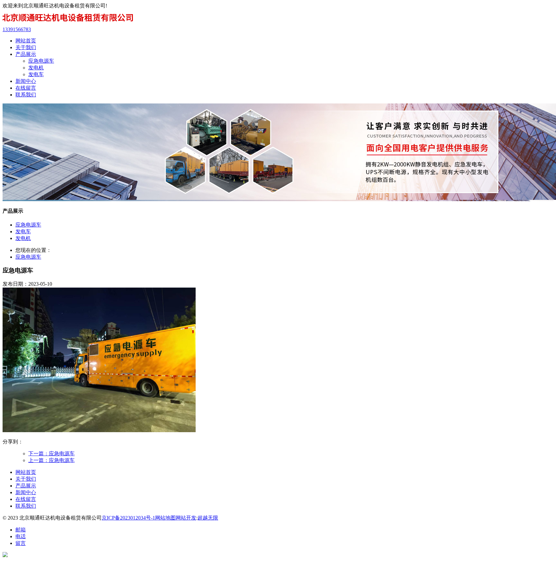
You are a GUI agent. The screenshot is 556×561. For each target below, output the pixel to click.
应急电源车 (41, 61)
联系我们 (25, 506)
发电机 (36, 67)
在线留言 (25, 499)
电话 (20, 536)
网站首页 (25, 472)
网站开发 (186, 518)
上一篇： (51, 460)
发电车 (36, 74)
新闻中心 (25, 492)
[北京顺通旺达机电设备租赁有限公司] (68, 23)
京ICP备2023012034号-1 (128, 518)
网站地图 (165, 518)
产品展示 (25, 485)
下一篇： (51, 453)
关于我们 (25, 479)
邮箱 (20, 529)
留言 (20, 543)
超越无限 (208, 518)
